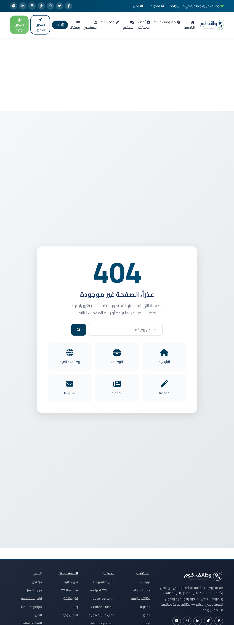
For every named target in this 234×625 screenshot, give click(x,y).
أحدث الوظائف (144, 25)
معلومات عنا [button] (166, 22)
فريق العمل (34, 590)
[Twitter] (59, 6)
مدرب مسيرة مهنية (101, 614)
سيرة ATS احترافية (102, 590)
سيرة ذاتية (71, 582)
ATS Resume (69, 590)
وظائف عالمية (141, 598)
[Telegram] (13, 6)
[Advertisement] (117, 74)
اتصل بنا (36, 614)
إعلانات (73, 606)
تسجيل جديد (19, 27)
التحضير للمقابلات (102, 606)
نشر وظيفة (70, 598)
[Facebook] (68, 6)
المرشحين (90, 27)
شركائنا (75, 27)
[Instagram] (32, 6)
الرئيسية (189, 27)
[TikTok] (41, 6)
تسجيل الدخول (40, 27)
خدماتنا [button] (109, 22)
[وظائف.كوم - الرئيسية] (212, 25)
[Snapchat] (50, 6)
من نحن (37, 582)
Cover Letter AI (103, 598)
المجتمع (128, 27)
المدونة (145, 606)
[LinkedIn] (23, 6)
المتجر (147, 614)
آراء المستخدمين (31, 598)
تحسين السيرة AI (103, 582)
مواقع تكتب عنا (31, 606)
